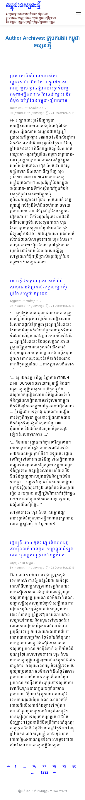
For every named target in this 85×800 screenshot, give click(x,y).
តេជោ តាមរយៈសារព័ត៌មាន (27, 108)
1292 (44, 773)
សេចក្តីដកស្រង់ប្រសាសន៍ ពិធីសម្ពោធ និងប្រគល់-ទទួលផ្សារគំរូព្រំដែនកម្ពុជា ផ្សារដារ (38, 287)
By (29, 113)
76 (34, 766)
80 (74, 766)
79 (64, 766)
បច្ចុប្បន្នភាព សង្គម (21, 563)
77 (44, 766)
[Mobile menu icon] (78, 12)
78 (54, 766)
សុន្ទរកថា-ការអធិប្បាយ (24, 301)
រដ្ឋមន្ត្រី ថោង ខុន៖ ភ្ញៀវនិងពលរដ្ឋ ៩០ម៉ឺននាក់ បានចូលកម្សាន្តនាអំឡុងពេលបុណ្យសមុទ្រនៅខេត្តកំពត (41, 549)
